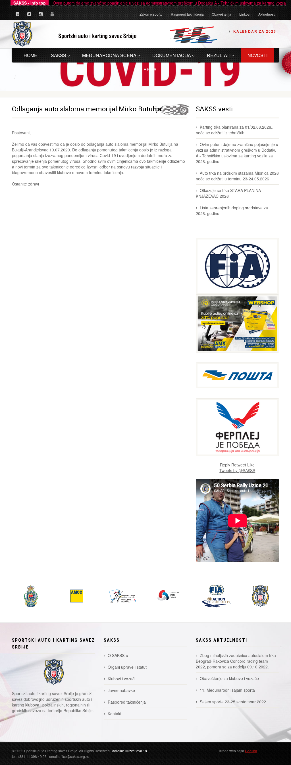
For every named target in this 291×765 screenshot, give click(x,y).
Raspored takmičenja (187, 14)
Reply (225, 465)
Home (30, 55)
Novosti (257, 55)
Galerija (145, 69)
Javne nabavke (121, 690)
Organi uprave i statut (127, 667)
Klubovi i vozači (121, 678)
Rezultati (218, 55)
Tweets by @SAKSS (237, 470)
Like (251, 465)
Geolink (251, 750)
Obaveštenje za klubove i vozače (229, 678)
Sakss (58, 55)
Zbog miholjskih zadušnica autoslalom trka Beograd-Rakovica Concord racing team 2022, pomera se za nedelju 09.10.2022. (236, 661)
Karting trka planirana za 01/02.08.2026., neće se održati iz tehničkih (234, 130)
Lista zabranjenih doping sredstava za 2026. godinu (232, 210)
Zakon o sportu (151, 14)
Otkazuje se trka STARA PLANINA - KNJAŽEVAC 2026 (229, 193)
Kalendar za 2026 (254, 31)
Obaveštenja (221, 14)
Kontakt (114, 713)
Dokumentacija (171, 55)
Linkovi (244, 14)
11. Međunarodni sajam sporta (227, 690)
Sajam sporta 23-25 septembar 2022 (233, 701)
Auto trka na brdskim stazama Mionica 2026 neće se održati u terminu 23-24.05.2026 (237, 176)
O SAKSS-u (118, 655)
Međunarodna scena (109, 55)
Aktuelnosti (266, 14)
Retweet (238, 465)
